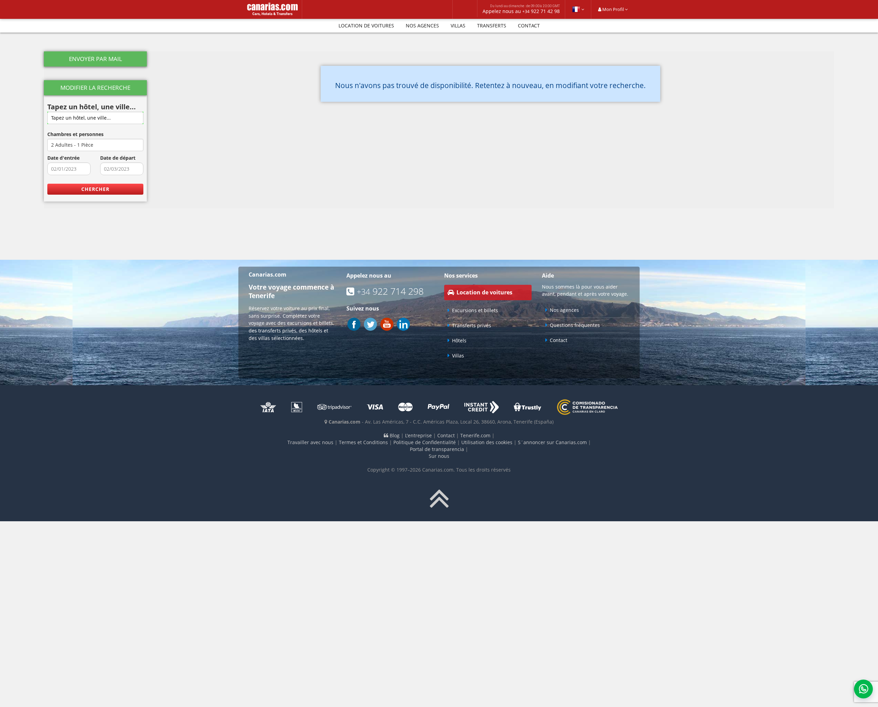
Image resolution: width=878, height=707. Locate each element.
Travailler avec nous (310, 442)
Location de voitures (366, 25)
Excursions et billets (475, 310)
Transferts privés (471, 325)
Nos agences (422, 25)
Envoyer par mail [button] (95, 59)
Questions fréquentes (575, 325)
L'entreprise (418, 435)
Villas (458, 25)
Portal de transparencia (437, 449)
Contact (529, 25)
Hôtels (459, 340)
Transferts (491, 25)
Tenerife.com (475, 435)
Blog (394, 435)
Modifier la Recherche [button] (95, 88)
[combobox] (95, 118)
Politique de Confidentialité (424, 442)
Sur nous (439, 456)
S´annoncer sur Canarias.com (552, 442)
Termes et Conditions (363, 442)
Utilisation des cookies (486, 442)
